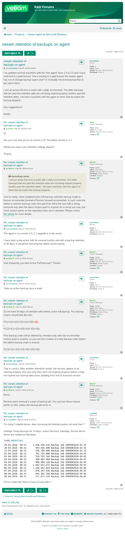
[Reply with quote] (81, 62)
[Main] (18, 7)
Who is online (10, 502)
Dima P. (93, 162)
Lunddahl (93, 413)
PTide (92, 122)
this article (9, 214)
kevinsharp (94, 61)
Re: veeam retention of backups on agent (16, 124)
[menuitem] (117, 28)
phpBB (53, 526)
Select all (17, 441)
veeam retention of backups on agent (36, 44)
